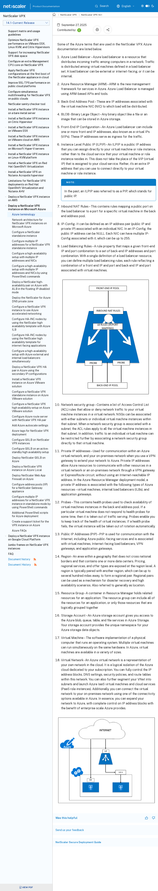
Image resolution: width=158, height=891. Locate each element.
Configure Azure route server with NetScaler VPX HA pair (30, 418)
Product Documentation (41, 6)
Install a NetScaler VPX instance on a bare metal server (28, 111)
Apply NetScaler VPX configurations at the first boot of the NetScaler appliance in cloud (29, 74)
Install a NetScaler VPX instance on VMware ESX (28, 129)
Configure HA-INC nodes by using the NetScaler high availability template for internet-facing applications (29, 340)
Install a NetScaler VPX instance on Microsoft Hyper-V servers (28, 147)
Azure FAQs (19, 530)
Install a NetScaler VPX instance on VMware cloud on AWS (28, 138)
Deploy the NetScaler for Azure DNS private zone (31, 299)
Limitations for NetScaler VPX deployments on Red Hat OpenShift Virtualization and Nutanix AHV (27, 186)
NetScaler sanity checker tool (26, 104)
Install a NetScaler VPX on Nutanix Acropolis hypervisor (26, 173)
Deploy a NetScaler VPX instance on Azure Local (27, 468)
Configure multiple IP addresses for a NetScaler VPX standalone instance (31, 245)
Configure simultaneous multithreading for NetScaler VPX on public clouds (29, 95)
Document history (19, 559)
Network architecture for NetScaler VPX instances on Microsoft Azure (29, 223)
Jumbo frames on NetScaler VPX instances (28, 546)
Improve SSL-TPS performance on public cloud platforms (29, 84)
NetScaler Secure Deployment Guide (78, 842)
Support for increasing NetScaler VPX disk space (29, 54)
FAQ (10, 553)
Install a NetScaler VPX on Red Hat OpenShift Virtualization (27, 165)
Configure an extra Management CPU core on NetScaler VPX (28, 63)
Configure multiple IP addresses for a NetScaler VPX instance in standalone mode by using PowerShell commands (31, 502)
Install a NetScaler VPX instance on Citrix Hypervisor (28, 120)
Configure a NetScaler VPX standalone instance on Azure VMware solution (30, 395)
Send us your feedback (69, 830)
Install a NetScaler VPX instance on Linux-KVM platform (28, 156)
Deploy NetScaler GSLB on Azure (28, 459)
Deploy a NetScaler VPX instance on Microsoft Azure (27, 207)
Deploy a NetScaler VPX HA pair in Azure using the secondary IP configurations (29, 370)
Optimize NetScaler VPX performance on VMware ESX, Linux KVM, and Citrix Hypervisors (29, 43)
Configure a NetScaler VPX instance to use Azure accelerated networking (29, 310)
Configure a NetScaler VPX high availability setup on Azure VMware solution (31, 408)
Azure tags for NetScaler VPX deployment (30, 432)
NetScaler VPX (68, 14)
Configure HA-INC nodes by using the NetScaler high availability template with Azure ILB (31, 324)
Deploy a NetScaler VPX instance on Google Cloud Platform (29, 537)
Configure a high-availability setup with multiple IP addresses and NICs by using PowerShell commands (29, 271)
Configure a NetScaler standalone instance (26, 234)
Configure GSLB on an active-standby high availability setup (30, 450)
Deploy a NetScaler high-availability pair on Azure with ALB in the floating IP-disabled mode (31, 287)
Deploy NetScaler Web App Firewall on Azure (28, 477)
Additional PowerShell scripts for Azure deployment (30, 514)
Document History (19, 564)
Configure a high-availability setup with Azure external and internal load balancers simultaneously (30, 356)
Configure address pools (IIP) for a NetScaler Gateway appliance (30, 488)
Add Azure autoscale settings (30, 425)
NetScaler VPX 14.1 (91, 14)
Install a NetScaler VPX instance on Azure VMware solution (28, 383)
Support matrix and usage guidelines (24, 33)
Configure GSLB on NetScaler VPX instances (30, 441)
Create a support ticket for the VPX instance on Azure (30, 523)
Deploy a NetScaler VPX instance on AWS (29, 198)
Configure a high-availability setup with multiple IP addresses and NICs (29, 257)
